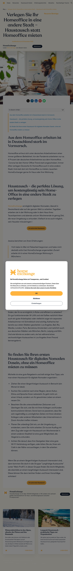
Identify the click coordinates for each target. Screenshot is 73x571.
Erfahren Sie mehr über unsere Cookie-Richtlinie (40, 288)
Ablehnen (36, 298)
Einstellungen (36, 303)
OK (36, 293)
